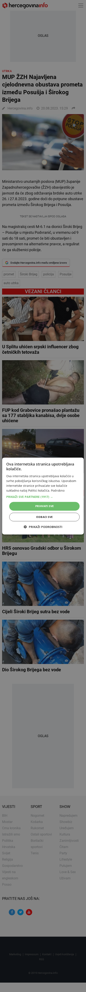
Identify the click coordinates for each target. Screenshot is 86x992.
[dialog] (43, 496)
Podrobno (57, 490)
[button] (43, 497)
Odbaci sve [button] (44, 517)
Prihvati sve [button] (44, 506)
